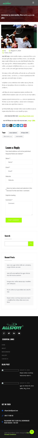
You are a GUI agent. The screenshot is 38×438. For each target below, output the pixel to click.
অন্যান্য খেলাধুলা (8, 53)
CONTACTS (5, 359)
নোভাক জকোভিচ (19, 136)
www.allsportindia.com (26, 116)
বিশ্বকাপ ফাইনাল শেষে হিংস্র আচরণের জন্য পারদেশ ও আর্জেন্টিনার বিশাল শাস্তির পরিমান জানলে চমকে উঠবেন (18, 300)
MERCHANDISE (6, 352)
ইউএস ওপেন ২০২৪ (8, 136)
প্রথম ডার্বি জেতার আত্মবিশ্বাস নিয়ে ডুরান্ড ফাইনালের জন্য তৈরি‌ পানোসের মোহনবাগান (18, 274)
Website (8, 176)
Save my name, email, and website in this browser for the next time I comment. (19, 189)
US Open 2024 (24, 133)
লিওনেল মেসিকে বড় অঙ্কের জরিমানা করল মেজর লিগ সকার (19, 291)
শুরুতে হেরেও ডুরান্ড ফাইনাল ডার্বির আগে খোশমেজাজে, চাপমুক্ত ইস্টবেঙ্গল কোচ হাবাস (19, 266)
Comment (9, 200)
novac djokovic (13, 133)
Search (7, 236)
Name (8, 158)
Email (8, 167)
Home (3, 345)
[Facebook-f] (4, 333)
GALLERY (4, 355)
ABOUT (4, 348)
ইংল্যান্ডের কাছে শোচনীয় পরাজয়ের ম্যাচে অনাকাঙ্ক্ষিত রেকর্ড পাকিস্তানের (19, 283)
